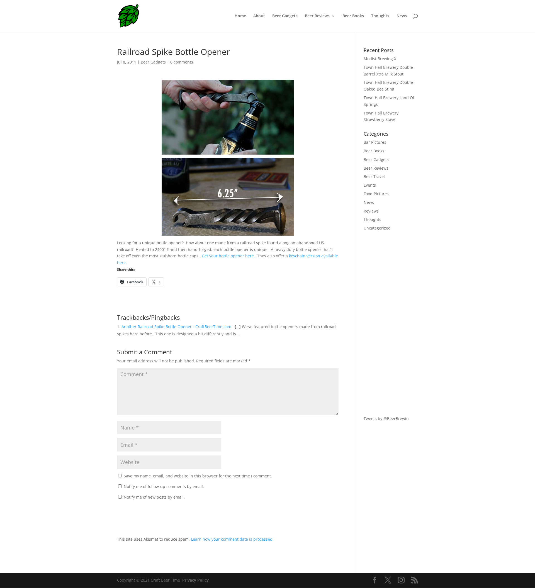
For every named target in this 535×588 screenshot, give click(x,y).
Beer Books (353, 16)
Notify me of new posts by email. (154, 497)
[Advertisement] (391, 323)
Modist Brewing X (380, 58)
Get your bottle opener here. (228, 255)
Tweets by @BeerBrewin (386, 418)
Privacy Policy (195, 580)
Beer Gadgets (285, 16)
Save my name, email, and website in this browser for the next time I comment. (198, 476)
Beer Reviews (317, 16)
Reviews (371, 211)
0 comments (181, 62)
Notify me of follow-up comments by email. (164, 486)
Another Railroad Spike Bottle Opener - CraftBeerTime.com (176, 326)
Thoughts (380, 16)
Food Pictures (376, 193)
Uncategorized (377, 228)
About (259, 16)
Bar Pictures (375, 142)
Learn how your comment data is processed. (232, 539)
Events (370, 185)
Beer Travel (374, 176)
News (402, 16)
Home (240, 16)
